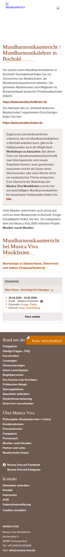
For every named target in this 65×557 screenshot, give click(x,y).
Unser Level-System (15, 370)
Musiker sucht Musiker (17, 443)
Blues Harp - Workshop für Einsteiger (27, 289)
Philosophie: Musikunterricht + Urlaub (27, 419)
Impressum (10, 494)
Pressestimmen (12, 428)
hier (9, 199)
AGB (6, 499)
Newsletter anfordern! (30, 26)
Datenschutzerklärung (17, 504)
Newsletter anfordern (16, 393)
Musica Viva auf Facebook (23, 464)
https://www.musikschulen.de (23, 122)
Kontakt (8, 490)
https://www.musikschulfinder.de (25, 102)
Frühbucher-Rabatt (15, 384)
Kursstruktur (11, 355)
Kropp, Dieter (29, 304)
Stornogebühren (13, 389)
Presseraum (10, 438)
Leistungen (10, 360)
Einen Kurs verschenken (18, 403)
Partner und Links (14, 447)
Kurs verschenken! (47, 340)
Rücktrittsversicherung (17, 398)
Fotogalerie (10, 346)
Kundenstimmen (13, 424)
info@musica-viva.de (22, 550)
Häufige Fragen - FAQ (16, 351)
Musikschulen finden (16, 452)
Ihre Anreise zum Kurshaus (20, 379)
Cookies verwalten (14, 510)
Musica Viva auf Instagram (23, 469)
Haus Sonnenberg (29, 307)
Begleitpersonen (13, 374)
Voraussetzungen (14, 365)
